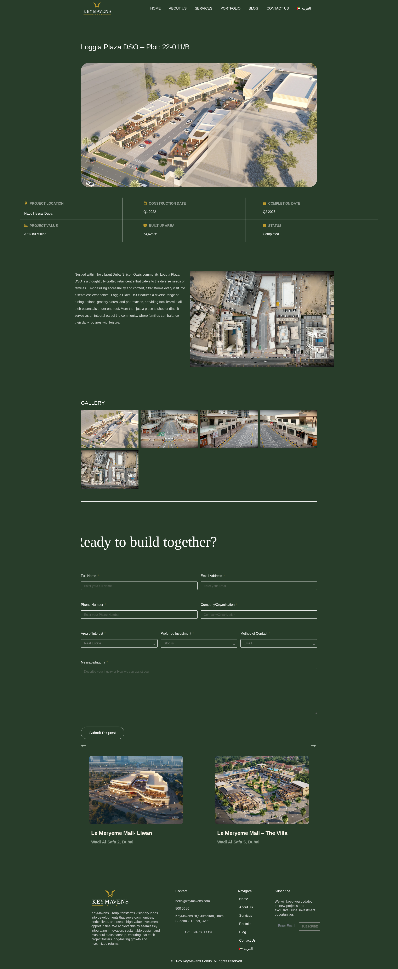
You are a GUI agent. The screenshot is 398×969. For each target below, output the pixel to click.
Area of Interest (92, 633)
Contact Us (278, 8)
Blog (253, 8)
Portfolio (230, 8)
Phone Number (92, 604)
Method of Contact (254, 633)
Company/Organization (218, 604)
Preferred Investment (176, 633)
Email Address (212, 576)
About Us (178, 8)
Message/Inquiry (93, 662)
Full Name (89, 576)
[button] (83, 745)
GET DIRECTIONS (199, 932)
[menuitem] (304, 8)
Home (155, 8)
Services (203, 8)
